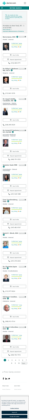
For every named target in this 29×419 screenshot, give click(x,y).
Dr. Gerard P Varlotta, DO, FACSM (11, 131)
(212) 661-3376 (10, 93)
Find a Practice (6, 389)
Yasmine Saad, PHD (10, 165)
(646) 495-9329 (10, 125)
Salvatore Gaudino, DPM (10, 297)
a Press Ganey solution (11, 372)
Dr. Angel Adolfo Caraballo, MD (9, 100)
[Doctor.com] (9, 3)
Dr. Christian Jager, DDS (10, 267)
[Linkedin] (6, 378)
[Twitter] (9, 378)
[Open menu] (25, 3)
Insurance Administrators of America (13, 31)
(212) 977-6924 (10, 291)
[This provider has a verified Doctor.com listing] (17, 37)
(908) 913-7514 (10, 321)
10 (19, 363)
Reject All (14, 412)
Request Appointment (16, 59)
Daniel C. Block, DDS (10, 233)
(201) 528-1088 (16, 194)
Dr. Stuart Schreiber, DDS (10, 328)
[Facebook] (3, 378)
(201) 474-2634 (16, 261)
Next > (24, 363)
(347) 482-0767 (16, 227)
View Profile (15, 55)
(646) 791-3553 (16, 159)
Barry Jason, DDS (9, 37)
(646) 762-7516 (16, 355)
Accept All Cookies (14, 416)
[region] (14, 407)
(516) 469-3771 (16, 63)
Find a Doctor (6, 29)
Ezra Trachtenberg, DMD (10, 200)
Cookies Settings (14, 408)
